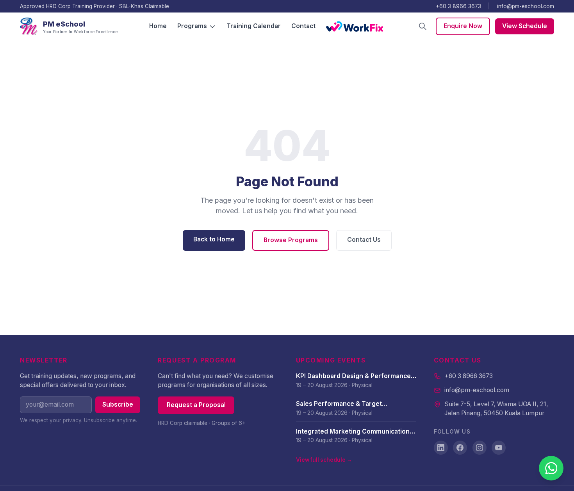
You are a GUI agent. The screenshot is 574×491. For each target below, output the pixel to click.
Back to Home (214, 239)
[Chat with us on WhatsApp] (551, 468)
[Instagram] (479, 448)
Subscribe (117, 404)
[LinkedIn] (441, 448)
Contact (303, 26)
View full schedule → (324, 460)
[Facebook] (460, 448)
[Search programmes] (423, 26)
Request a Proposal (196, 405)
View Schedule (524, 26)
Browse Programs (291, 240)
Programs (192, 26)
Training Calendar (253, 26)
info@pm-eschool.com (525, 6)
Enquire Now (463, 26)
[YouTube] (499, 448)
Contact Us (364, 239)
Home (158, 26)
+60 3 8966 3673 (458, 6)
